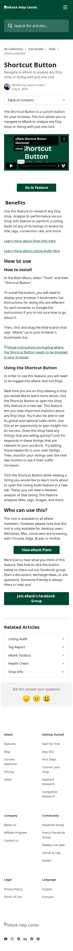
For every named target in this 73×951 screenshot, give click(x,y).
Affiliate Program (15, 832)
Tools (52, 49)
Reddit (46, 860)
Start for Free (51, 744)
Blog (7, 752)
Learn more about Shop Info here (30, 241)
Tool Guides (36, 49)
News (8, 779)
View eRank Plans (37, 550)
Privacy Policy (13, 889)
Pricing (9, 772)
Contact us (11, 840)
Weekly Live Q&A (53, 845)
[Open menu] (65, 7)
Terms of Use (13, 897)
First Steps (49, 759)
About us (10, 825)
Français (48, 897)
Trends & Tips (51, 853)
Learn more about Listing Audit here (32, 251)
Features (10, 744)
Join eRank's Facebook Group (36, 598)
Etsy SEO (48, 752)
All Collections (13, 49)
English (47, 889)
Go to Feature (36, 187)
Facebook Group (53, 825)
